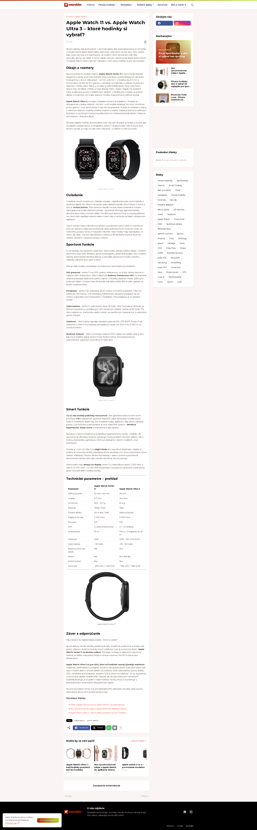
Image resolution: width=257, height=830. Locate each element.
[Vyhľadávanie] (191, 5)
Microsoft (175, 258)
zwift (179, 282)
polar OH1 (162, 267)
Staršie (144, 796)
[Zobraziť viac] (120, 727)
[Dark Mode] (186, 5)
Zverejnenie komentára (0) (106, 785)
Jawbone (171, 214)
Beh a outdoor (178, 4)
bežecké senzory (175, 253)
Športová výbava (174, 224)
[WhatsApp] (108, 727)
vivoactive (175, 267)
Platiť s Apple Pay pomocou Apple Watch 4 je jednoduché (97, 705)
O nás (180, 826)
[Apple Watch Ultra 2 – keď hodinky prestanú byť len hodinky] (78, 753)
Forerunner (179, 219)
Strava (183, 248)
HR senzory (178, 209)
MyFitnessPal (175, 277)
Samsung (162, 262)
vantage (171, 243)
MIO (160, 248)
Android (161, 238)
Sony (171, 238)
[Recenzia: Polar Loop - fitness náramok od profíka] (162, 98)
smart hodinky (93, 720)
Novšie (68, 796)
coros (160, 282)
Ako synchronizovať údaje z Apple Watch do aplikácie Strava (98, 709)
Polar (177, 190)
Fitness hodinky (107, 4)
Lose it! (161, 277)
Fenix (182, 243)
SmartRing (176, 262)
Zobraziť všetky (138, 741)
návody (173, 200)
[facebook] (164, 23)
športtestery (182, 180)
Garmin (161, 185)
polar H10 (162, 258)
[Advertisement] (173, 127)
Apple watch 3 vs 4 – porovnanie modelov (133, 766)
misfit (160, 214)
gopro (160, 243)
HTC (184, 272)
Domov (91, 4)
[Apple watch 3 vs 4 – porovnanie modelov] (134, 753)
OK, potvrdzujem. (48, 820)
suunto (180, 233)
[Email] (114, 727)
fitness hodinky (178, 195)
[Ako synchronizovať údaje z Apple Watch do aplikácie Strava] (106, 753)
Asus (160, 272)
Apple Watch (81, 17)
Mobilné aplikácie (166, 205)
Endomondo (172, 272)
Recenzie (162, 4)
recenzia (162, 200)
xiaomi (170, 282)
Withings (182, 238)
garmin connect (165, 233)
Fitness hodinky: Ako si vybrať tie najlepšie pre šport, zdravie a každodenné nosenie (180, 84)
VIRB (160, 253)
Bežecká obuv (164, 229)
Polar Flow (171, 248)
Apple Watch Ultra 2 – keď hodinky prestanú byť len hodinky (98, 713)
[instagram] (182, 23)
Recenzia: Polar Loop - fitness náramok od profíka (179, 97)
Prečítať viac (11, 823)
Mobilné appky (144, 4)
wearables (162, 195)
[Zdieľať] (144, 42)
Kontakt (189, 826)
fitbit (160, 224)
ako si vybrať (163, 209)
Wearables (125, 4)
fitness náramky (165, 180)
